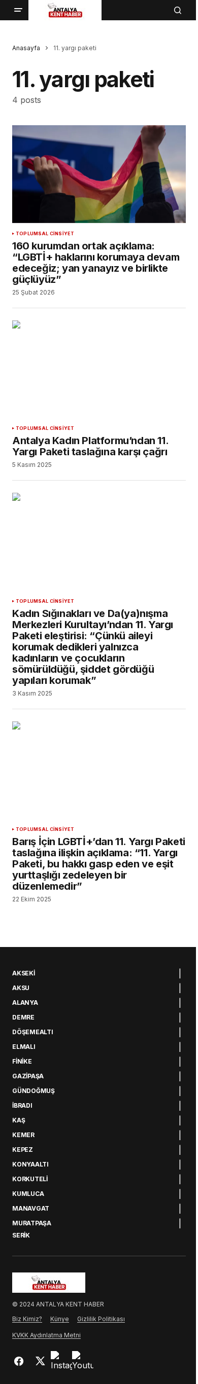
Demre (23, 1017)
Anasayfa (26, 48)
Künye (59, 1319)
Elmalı (24, 1046)
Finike (22, 1061)
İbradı (22, 1105)
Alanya (25, 1002)
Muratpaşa (31, 1223)
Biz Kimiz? (27, 1319)
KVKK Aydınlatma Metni (46, 1335)
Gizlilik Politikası (101, 1319)
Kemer (23, 1135)
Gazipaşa (28, 1076)
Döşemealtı (32, 1032)
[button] (18, 10)
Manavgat (30, 1208)
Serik (21, 1235)
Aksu (20, 988)
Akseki (23, 973)
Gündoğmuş (33, 1091)
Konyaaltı (30, 1164)
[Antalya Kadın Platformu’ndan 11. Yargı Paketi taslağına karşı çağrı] (99, 369)
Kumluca (28, 1193)
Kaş (18, 1120)
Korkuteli (30, 1179)
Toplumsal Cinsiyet (45, 233)
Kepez (22, 1149)
